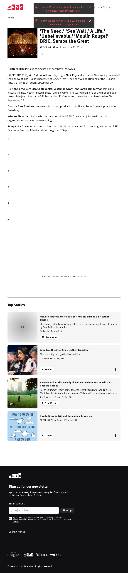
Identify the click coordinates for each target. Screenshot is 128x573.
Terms (16, 521)
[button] (64, 327)
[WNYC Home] (15, 7)
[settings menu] (119, 7)
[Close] (90, 7)
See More (38, 495)
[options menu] (42, 53)
